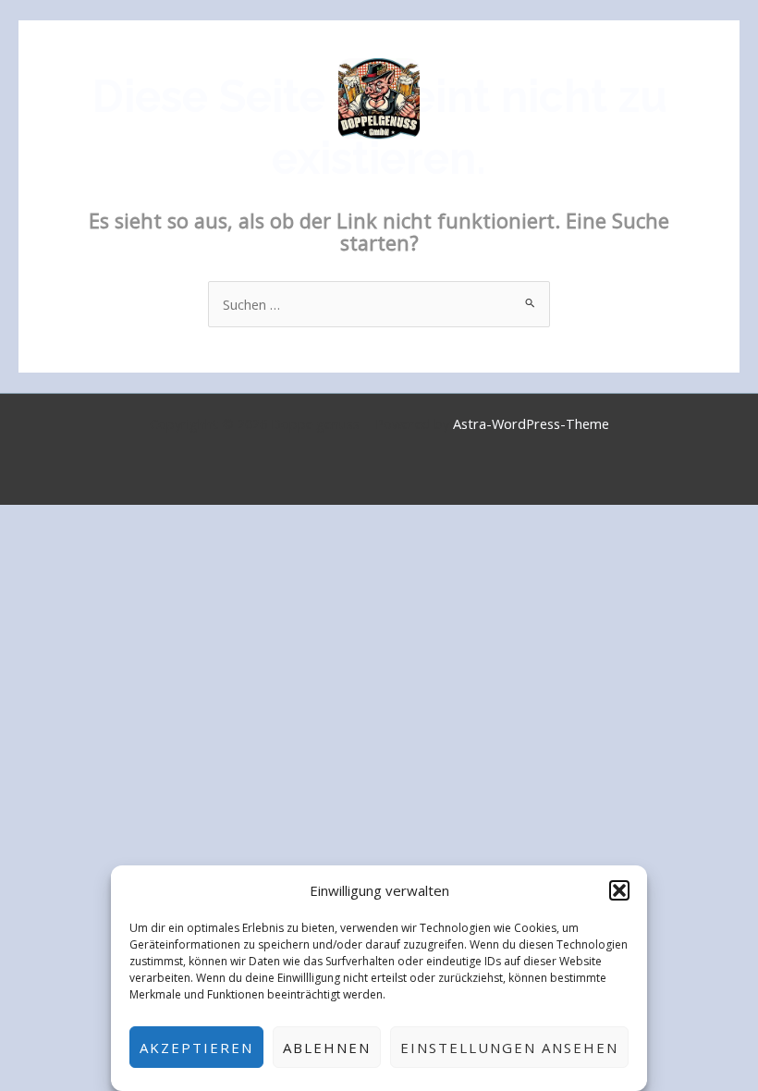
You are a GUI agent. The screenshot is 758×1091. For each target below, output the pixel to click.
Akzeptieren (196, 1047)
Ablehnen (327, 1047)
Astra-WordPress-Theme (531, 423)
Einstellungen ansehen (509, 1047)
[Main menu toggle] (720, 99)
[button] (619, 890)
